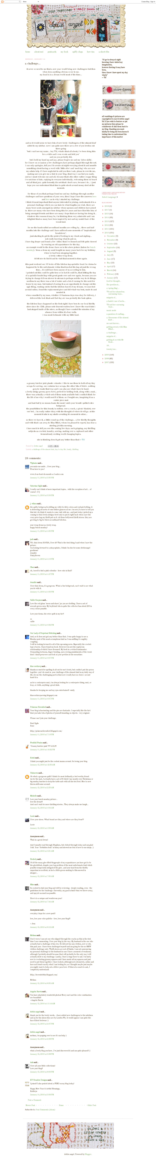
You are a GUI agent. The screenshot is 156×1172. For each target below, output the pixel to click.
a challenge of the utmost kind (43, 449)
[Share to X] (53, 446)
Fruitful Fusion (36, 743)
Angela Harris (36, 992)
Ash (31, 1062)
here (94, 197)
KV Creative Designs (38, 1080)
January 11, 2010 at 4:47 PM (42, 574)
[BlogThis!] (51, 446)
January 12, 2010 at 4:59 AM (42, 828)
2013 (107, 221)
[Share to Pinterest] (58, 446)
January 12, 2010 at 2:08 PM (42, 1039)
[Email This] (49, 446)
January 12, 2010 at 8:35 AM (42, 983)
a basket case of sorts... (116, 301)
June (109, 259)
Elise (32, 885)
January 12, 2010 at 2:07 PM (42, 1024)
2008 (107, 359)
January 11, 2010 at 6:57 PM (42, 658)
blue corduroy (35, 666)
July (109, 255)
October (110, 244)
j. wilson (33, 504)
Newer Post (30, 1105)
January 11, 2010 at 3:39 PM (42, 495)
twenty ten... (112, 349)
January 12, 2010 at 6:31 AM (42, 851)
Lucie (32, 816)
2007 (107, 362)
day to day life (60, 449)
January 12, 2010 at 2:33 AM (42, 788)
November (111, 240)
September (111, 248)
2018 (107, 206)
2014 (107, 218)
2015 (107, 214)
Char (32, 567)
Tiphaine (33, 463)
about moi (38, 52)
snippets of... (111, 298)
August (110, 251)
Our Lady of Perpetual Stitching (43, 633)
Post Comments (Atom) (45, 1110)
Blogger (88, 1154)
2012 (107, 225)
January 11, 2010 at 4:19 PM (42, 559)
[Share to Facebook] (55, 446)
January (110, 278)
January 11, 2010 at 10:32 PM (42, 750)
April (109, 267)
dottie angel (35, 1012)
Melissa (33, 935)
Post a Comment (34, 1100)
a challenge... (112, 333)
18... (108, 346)
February (111, 274)
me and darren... (113, 323)
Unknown (34, 773)
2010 (107, 233)
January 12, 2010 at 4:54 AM (42, 808)
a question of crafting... (116, 314)
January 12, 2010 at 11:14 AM (42, 1004)
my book (64, 52)
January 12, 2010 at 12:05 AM (42, 765)
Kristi (32, 758)
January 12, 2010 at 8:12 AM (42, 927)
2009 (107, 355)
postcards (52, 52)
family (69, 449)
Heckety (33, 859)
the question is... (113, 285)
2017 (107, 210)
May (109, 263)
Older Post (91, 1105)
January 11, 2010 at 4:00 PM (42, 531)
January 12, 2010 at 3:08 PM (42, 1054)
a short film (104, 52)
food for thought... (114, 281)
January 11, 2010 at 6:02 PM (42, 625)
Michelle (33, 796)
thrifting (75, 449)
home (27, 52)
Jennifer (33, 582)
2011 (107, 229)
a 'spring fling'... (113, 288)
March (109, 270)
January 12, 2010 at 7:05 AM (42, 876)
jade (32, 539)
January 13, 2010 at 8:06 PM (42, 1072)
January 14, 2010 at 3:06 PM (42, 1095)
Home (61, 1105)
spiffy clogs (78, 52)
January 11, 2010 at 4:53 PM (42, 592)
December (111, 236)
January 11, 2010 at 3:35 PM (42, 478)
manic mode (111, 310)
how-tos (90, 52)
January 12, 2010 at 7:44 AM (42, 902)
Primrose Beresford (38, 707)
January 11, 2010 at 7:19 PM (42, 735)
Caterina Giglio (36, 486)
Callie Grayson (36, 600)
